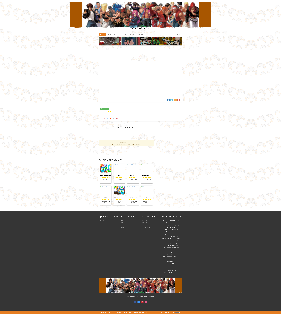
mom (163, 247)
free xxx (168, 261)
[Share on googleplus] (104, 119)
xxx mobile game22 (170, 252)
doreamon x (165, 225)
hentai (171, 222)
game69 (176, 240)
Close (178, 312)
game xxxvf (165, 243)
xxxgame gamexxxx (173, 259)
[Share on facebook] (101, 119)
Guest (179, 34)
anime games (165, 270)
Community (127, 133)
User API (145, 220)
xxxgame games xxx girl (168, 272)
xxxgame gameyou (173, 243)
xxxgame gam (173, 270)
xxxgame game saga (170, 250)
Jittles (119, 175)
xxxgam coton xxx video (172, 268)
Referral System (147, 225)
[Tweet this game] (107, 119)
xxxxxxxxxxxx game (173, 225)
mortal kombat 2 (166, 220)
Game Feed (146, 222)
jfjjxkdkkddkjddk (176, 245)
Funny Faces (133, 197)
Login (138, 31)
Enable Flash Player (147, 227)
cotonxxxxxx (175, 265)
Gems (146, 197)
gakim (163, 268)
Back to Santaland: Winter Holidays (119, 197)
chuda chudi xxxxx (170, 238)
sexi (172, 254)
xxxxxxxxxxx (168, 247)
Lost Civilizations (146, 175)
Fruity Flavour (105, 197)
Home (175, 41)
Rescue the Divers (133, 175)
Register (143, 31)
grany (163, 261)
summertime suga (166, 227)
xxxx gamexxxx (177, 222)
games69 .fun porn (167, 245)
